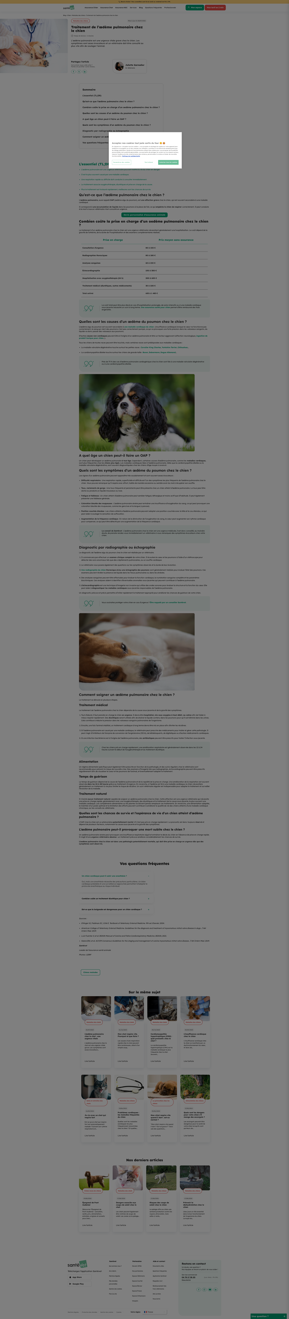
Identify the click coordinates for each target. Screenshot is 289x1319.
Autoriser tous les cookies (168, 162)
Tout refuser (149, 162)
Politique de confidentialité (131, 156)
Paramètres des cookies (121, 162)
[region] (145, 150)
